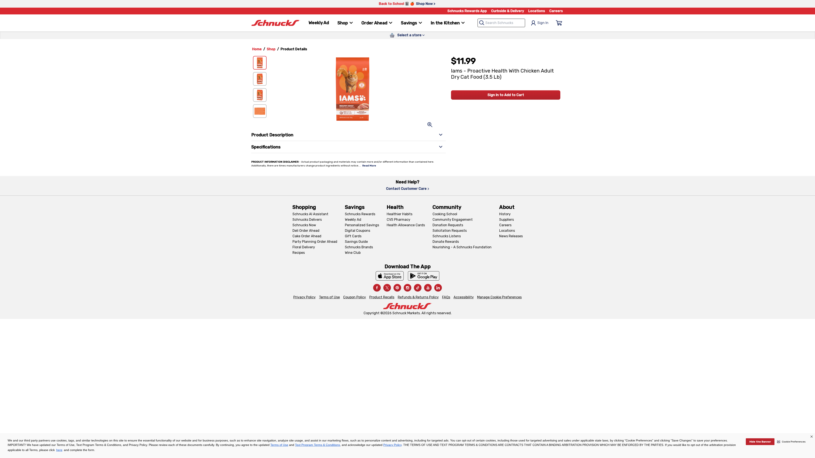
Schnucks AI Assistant (310, 214)
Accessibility (464, 297)
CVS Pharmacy (398, 220)
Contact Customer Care (406, 189)
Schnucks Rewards (360, 214)
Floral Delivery (303, 247)
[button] (791, 441)
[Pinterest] (397, 288)
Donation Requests (448, 225)
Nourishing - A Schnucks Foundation (462, 247)
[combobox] (501, 23)
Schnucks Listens (447, 236)
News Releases (511, 236)
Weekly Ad (319, 22)
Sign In (542, 23)
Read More (369, 165)
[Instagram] (407, 288)
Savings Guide (356, 242)
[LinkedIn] (438, 288)
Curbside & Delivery (507, 11)
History (505, 214)
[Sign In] (559, 23)
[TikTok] (418, 288)
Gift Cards (353, 236)
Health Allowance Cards (406, 225)
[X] (387, 288)
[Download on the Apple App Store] (390, 276)
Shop (271, 49)
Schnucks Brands (359, 247)
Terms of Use (329, 297)
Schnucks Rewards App (467, 11)
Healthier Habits (399, 214)
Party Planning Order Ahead (314, 242)
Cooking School (445, 214)
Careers (556, 11)
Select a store (409, 35)
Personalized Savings (362, 225)
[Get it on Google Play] (424, 276)
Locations (536, 11)
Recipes (298, 253)
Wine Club (353, 253)
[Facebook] (377, 288)
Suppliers (506, 220)
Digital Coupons (357, 231)
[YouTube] (428, 288)
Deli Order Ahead (305, 231)
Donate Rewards (446, 242)
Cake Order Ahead (306, 236)
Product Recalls (381, 297)
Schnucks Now (304, 225)
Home (257, 49)
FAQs (446, 297)
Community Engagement (453, 220)
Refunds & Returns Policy (418, 297)
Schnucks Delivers (307, 220)
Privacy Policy (304, 297)
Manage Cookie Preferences (499, 297)
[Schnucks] (275, 23)
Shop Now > (425, 4)
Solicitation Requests (450, 231)
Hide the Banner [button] (760, 441)
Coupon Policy (354, 297)
